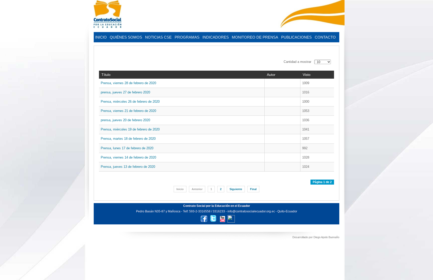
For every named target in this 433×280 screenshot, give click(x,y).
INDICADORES (215, 37)
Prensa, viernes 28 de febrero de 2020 (128, 83)
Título (106, 75)
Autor (271, 75)
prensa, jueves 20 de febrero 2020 (125, 120)
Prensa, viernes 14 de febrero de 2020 (128, 157)
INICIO (101, 37)
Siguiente (236, 189)
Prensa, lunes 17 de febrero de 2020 (127, 148)
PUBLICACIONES (296, 37)
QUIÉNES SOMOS (126, 37)
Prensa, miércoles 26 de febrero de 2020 (130, 101)
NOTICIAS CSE (158, 37)
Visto (306, 75)
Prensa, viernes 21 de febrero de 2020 (128, 111)
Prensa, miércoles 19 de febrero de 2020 (130, 129)
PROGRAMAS (187, 37)
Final (253, 189)
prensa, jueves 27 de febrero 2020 (125, 92)
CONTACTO (325, 37)
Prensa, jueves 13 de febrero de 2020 (128, 167)
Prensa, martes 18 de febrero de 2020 (128, 139)
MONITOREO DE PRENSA (255, 37)
